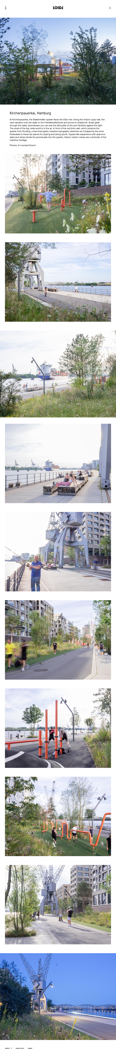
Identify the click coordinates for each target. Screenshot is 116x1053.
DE (5, 7)
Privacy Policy (20, 1048)
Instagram (11, 1048)
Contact (7, 1048)
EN (5, 9)
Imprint (30, 1048)
